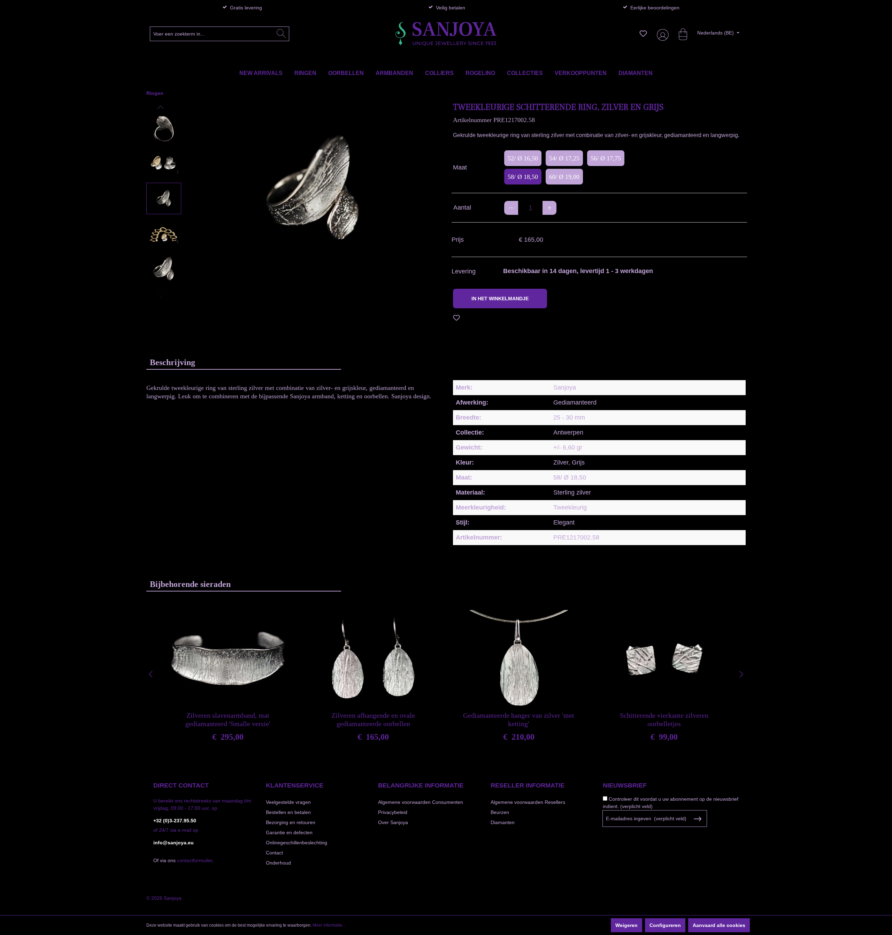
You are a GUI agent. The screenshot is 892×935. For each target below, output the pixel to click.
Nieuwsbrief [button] (625, 785)
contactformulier (194, 860)
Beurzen (500, 812)
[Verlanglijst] (643, 33)
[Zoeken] (281, 34)
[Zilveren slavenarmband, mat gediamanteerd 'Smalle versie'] (227, 659)
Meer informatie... (329, 925)
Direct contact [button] (181, 785)
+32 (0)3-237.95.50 (174, 820)
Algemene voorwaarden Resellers (528, 802)
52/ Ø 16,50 (523, 158)
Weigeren (626, 925)
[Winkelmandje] (679, 33)
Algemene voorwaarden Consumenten (420, 802)
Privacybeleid (392, 812)
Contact (274, 852)
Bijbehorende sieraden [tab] (190, 584)
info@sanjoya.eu (173, 842)
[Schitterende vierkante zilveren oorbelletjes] (664, 659)
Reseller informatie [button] (527, 785)
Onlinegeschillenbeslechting (296, 842)
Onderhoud (278, 863)
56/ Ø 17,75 (606, 158)
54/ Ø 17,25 (564, 158)
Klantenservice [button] (294, 785)
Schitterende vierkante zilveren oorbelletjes (664, 719)
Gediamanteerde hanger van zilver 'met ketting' (518, 719)
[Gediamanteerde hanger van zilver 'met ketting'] (518, 659)
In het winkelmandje (500, 298)
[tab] (243, 362)
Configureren (665, 925)
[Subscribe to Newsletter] (697, 818)
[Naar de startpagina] (446, 34)
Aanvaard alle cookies (719, 925)
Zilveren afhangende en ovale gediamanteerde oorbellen (373, 719)
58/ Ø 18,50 (523, 176)
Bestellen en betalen (288, 812)
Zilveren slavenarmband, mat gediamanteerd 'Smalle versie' (227, 719)
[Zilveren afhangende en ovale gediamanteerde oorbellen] (373, 659)
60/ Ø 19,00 (564, 176)
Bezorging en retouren (290, 822)
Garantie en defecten (289, 832)
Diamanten (503, 822)
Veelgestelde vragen (288, 802)
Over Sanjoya (393, 822)
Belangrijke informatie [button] (420, 785)
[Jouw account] (661, 33)
